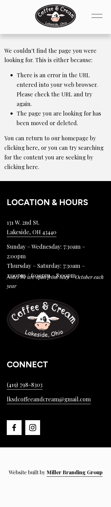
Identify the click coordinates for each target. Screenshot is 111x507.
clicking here (21, 147)
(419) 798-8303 (25, 384)
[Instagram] (32, 427)
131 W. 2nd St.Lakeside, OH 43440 (31, 227)
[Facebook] (14, 427)
